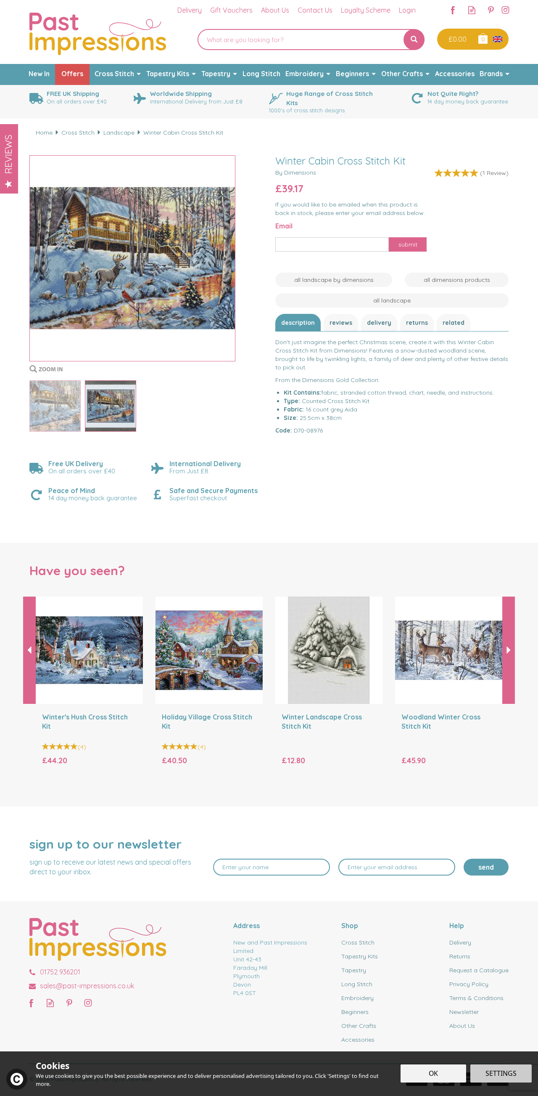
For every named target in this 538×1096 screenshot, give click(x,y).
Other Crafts (358, 1026)
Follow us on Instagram (505, 10)
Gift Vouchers (231, 10)
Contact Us (315, 10)
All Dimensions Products (457, 280)
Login (407, 10)
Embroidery (357, 998)
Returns (417, 322)
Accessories (357, 1039)
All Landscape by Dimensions (334, 280)
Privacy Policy (468, 984)
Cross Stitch (357, 942)
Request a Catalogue (479, 970)
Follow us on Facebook (453, 10)
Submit (407, 244)
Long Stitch (356, 984)
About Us (462, 1026)
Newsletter (464, 1012)
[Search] (414, 39)
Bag (482, 38)
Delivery (379, 322)
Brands (491, 73)
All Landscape (392, 300)
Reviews (8, 154)
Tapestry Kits (359, 956)
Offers (72, 73)
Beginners (355, 1012)
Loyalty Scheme (365, 10)
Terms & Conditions (476, 998)
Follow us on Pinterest (490, 10)
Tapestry (353, 970)
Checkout (456, 39)
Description (298, 322)
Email (284, 226)
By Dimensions (295, 172)
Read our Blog (472, 10)
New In (39, 73)
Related (453, 322)
